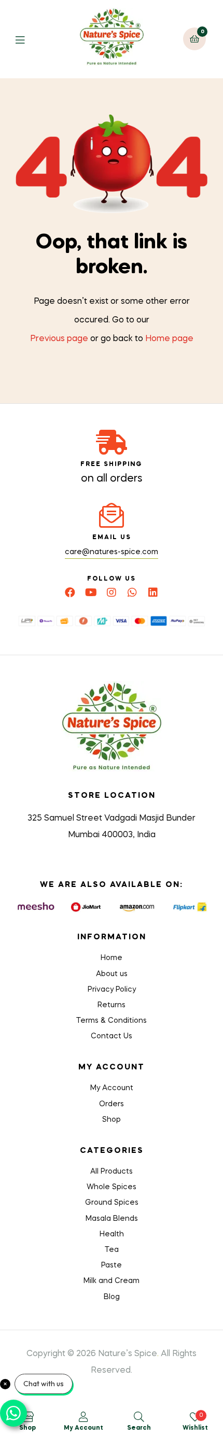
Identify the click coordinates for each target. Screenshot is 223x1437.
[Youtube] (91, 592)
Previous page (59, 339)
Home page (169, 339)
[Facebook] (70, 592)
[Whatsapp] (132, 592)
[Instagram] (111, 592)
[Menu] (28, 39)
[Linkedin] (153, 592)
